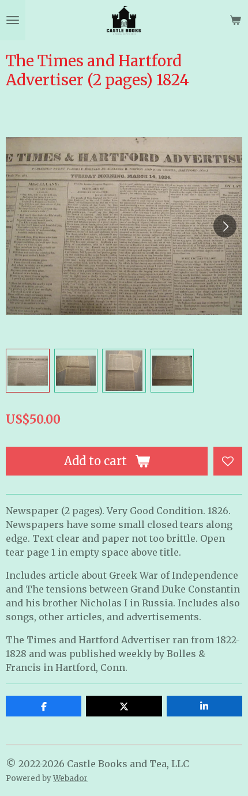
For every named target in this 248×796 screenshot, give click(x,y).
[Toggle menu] (12, 20)
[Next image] (224, 225)
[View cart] (235, 20)
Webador (70, 778)
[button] (28, 371)
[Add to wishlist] (227, 461)
